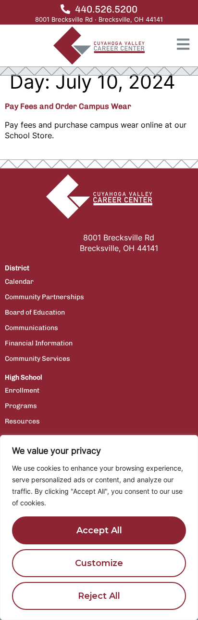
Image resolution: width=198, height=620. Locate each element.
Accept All (99, 530)
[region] (99, 527)
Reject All (99, 596)
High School (23, 377)
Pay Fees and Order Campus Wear (68, 106)
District (17, 268)
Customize (99, 563)
